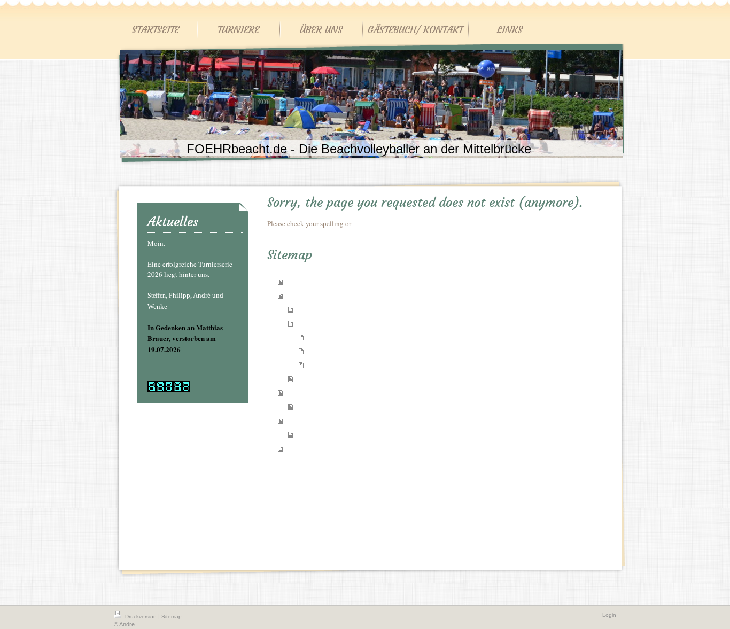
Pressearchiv (314, 378)
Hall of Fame (315, 323)
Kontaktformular (320, 434)
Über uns (299, 392)
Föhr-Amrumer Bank (336, 364)
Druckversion (140, 616)
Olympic (319, 350)
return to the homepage (386, 223)
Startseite (300, 281)
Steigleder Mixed (332, 336)
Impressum (312, 406)
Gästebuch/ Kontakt (316, 420)
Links (295, 447)
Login (609, 615)
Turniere (299, 295)
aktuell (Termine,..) (324, 309)
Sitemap (171, 616)
